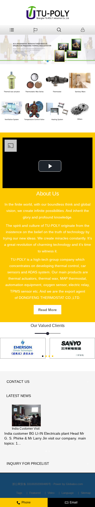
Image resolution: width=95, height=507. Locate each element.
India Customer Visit (26, 428)
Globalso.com (74, 484)
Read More (47, 310)
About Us (47, 193)
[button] (50, 166)
